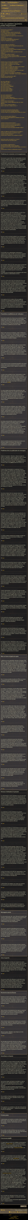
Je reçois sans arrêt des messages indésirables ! (10, 111)
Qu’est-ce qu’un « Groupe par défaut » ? (8, 104)
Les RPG (4, 5)
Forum (3, 2)
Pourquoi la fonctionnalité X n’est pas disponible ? (10, 145)
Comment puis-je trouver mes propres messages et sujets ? (12, 127)
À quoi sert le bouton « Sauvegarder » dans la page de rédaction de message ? (13, 74)
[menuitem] (4, 14)
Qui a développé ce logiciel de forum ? (8, 144)
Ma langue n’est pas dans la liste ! (7, 50)
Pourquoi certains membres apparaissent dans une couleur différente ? (12, 103)
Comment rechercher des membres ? (8, 126)
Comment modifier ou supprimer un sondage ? (9, 67)
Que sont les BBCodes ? (5, 81)
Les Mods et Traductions (16, 5)
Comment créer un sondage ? (6, 65)
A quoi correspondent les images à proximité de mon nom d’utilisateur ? (11, 52)
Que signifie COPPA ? (5, 31)
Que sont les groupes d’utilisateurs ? (8, 97)
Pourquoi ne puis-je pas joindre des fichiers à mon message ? (12, 70)
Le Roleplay (5, 8)
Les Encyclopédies (13, 2)
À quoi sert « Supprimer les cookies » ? (8, 40)
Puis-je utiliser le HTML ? (5, 82)
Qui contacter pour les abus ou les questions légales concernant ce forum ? (13, 147)
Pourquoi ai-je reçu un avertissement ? (8, 71)
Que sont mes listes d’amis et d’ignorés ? (8, 116)
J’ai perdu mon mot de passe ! (6, 38)
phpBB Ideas (16, 1158)
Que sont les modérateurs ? (6, 96)
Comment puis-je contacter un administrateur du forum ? (11, 149)
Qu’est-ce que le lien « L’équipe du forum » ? (9, 105)
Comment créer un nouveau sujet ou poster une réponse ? (12, 61)
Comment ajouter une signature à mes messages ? (10, 64)
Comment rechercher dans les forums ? (8, 122)
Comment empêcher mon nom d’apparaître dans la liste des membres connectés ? (12, 46)
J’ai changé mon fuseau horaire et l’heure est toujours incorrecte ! (13, 49)
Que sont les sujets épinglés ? (6, 88)
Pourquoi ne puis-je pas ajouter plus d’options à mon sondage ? (13, 66)
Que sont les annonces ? (5, 87)
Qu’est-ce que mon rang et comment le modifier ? (10, 55)
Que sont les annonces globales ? (7, 86)
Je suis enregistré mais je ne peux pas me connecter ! (11, 33)
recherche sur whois (7, 1173)
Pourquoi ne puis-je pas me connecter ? (8, 34)
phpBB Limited (9, 1143)
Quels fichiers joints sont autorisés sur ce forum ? (10, 139)
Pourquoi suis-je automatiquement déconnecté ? (10, 39)
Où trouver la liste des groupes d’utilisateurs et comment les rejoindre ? (12, 99)
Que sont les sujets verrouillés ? (7, 89)
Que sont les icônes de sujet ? (6, 90)
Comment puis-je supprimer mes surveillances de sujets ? (12, 135)
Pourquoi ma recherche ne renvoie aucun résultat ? (10, 123)
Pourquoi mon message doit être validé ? (8, 76)
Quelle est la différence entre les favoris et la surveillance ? (12, 131)
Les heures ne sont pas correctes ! (7, 48)
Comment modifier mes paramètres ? (8, 44)
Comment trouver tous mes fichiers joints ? (9, 140)
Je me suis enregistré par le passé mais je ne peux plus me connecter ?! (12, 36)
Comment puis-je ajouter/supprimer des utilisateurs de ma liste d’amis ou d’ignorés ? (12, 118)
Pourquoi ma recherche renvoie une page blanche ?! (11, 125)
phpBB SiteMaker (14, 1217)
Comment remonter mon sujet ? (7, 77)
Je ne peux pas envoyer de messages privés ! (9, 109)
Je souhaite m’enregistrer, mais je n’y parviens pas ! (10, 32)
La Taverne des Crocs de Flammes (11, 11)
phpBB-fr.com (15, 1216)
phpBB (8, 382)
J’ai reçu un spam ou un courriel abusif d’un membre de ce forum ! (13, 112)
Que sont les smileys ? (5, 83)
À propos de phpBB (18, 1147)
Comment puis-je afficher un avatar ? (8, 54)
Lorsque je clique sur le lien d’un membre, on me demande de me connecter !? (13, 57)
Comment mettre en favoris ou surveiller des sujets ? (11, 132)
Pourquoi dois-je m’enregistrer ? (7, 29)
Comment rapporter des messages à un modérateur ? (11, 72)
